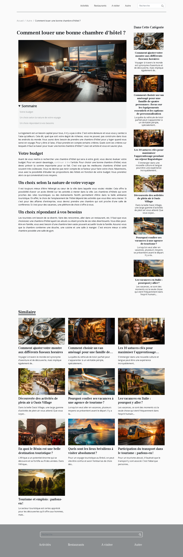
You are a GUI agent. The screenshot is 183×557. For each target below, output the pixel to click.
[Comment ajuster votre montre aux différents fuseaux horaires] (149, 41)
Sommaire (29, 106)
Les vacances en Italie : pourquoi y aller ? (149, 281)
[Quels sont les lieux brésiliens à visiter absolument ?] (91, 431)
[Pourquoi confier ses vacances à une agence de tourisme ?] (149, 225)
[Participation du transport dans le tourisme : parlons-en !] (141, 431)
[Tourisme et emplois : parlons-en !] (41, 482)
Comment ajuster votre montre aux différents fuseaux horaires (149, 56)
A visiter (116, 5)
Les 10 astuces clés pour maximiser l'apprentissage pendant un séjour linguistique (149, 154)
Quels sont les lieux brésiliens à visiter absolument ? (90, 451)
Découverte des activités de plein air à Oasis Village (149, 198)
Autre (128, 5)
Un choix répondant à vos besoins (37, 123)
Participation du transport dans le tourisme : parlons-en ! (140, 451)
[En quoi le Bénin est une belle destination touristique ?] (41, 431)
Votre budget (26, 111)
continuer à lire (62, 162)
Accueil (20, 20)
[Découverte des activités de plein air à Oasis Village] (149, 183)
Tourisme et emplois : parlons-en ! (40, 501)
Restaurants (100, 5)
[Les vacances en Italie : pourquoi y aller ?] (149, 268)
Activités (84, 5)
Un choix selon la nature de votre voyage (40, 117)
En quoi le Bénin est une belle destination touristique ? (39, 451)
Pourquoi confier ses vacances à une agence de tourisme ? (149, 240)
